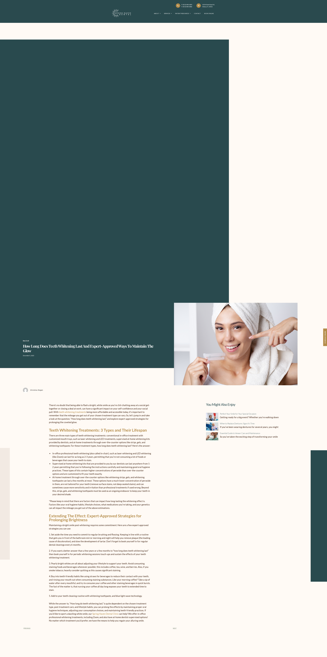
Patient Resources (182, 13)
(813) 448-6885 (187, 4)
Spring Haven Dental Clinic (105, 613)
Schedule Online (325, 337)
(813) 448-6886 (187, 6)
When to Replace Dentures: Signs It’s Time (237, 423)
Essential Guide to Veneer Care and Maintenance (240, 433)
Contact (197, 13)
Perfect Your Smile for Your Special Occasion (238, 414)
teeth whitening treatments (72, 412)
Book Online (209, 13)
